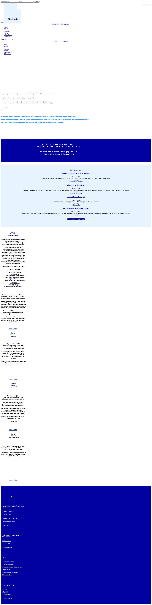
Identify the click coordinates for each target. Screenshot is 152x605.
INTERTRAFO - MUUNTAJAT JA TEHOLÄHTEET (17, 122)
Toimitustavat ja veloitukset (10, 572)
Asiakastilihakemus (7, 564)
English (6, 28)
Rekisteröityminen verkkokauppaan (12, 567)
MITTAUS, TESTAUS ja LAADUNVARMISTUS (73, 119)
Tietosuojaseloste (7, 575)
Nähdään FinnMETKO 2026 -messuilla (76, 174)
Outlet (60, 122)
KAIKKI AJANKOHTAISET (76, 219)
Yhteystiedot (7, 36)
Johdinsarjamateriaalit (19, 116)
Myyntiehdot (6, 569)
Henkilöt (4, 589)
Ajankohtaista (8, 35)
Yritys (6, 33)
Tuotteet (6, 31)
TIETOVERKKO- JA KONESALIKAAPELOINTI (41, 119)
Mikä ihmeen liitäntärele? (76, 185)
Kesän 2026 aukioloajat (76, 197)
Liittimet (4, 116)
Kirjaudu (37, 1)
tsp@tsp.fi (12, 521)
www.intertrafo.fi (7, 547)
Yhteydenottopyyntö (8, 594)
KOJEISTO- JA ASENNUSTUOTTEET (13, 119)
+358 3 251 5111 (12, 518)
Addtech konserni (7, 598)
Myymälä (5, 592)
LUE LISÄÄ (13, 278)
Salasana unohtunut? (147, 4)
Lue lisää (76, 180)
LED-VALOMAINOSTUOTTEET (45, 122)
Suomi (6, 27)
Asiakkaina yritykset (8, 561)
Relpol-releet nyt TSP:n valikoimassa (76, 208)
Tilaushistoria (13, 19)
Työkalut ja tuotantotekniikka (62, 116)
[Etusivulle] (3, 22)
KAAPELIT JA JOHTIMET (39, 116)
